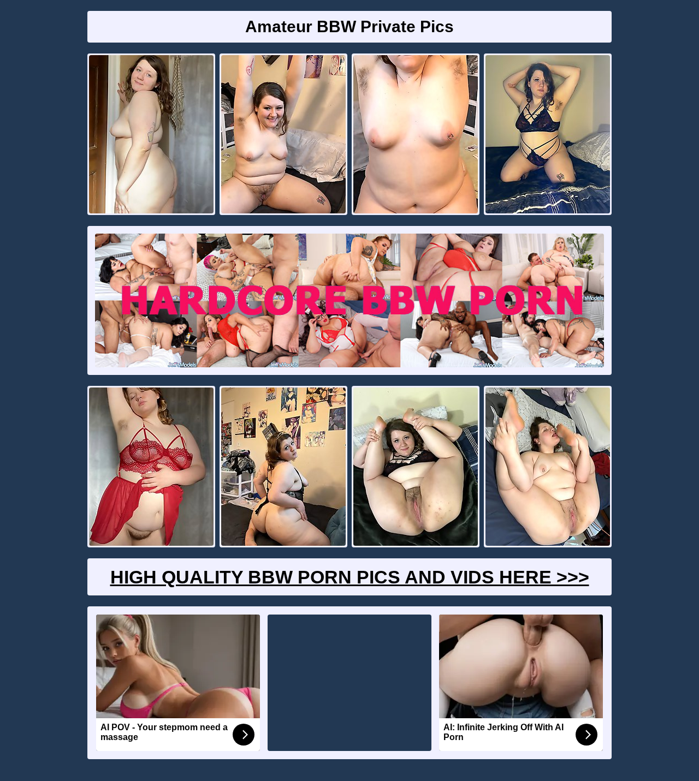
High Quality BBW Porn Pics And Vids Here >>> (349, 577)
